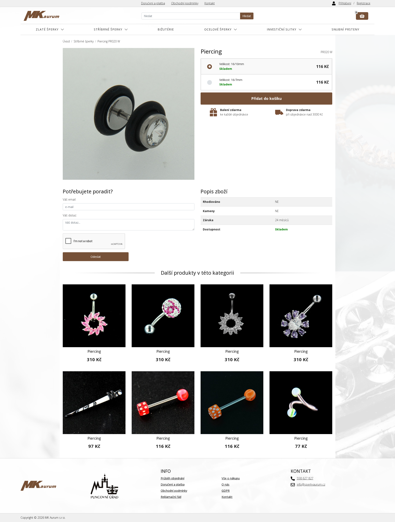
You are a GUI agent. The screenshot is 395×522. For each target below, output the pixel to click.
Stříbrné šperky (108, 29)
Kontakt (209, 3)
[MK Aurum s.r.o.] (38, 485)
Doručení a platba (153, 3)
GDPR (226, 491)
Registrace (363, 3)
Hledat (246, 16)
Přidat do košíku (266, 98)
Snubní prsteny (345, 29)
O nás (225, 484)
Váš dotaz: (70, 215)
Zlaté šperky (47, 29)
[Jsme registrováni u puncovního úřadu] (104, 485)
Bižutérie (166, 29)
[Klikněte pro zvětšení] (128, 114)
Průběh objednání (172, 478)
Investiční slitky (281, 29)
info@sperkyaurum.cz (311, 484)
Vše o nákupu (231, 478)
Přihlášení (345, 3)
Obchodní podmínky (184, 3)
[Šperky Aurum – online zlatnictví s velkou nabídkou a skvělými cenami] (41, 16)
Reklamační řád (171, 497)
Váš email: (69, 199)
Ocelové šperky (217, 29)
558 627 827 (305, 478)
